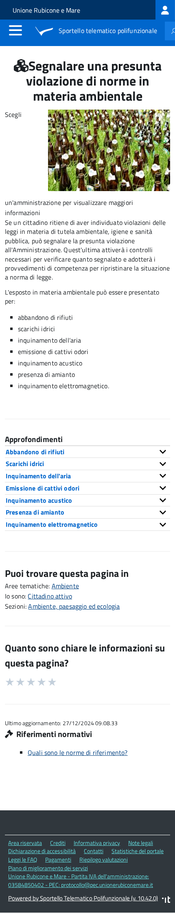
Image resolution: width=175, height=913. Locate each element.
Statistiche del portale (138, 851)
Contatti (93, 851)
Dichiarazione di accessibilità (42, 851)
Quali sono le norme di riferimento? (78, 752)
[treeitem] (165, 10)
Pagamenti (58, 859)
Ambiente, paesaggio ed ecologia (74, 606)
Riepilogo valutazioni (103, 859)
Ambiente (65, 586)
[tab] (87, 452)
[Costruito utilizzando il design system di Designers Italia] (166, 900)
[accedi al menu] (15, 30)
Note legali (140, 842)
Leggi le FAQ (22, 859)
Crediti (58, 842)
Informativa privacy (97, 842)
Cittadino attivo (50, 596)
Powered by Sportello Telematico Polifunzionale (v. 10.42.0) (83, 898)
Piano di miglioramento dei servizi (48, 868)
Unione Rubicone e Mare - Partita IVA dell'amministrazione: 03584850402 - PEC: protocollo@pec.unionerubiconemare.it (80, 880)
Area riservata (25, 842)
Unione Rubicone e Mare (46, 10)
